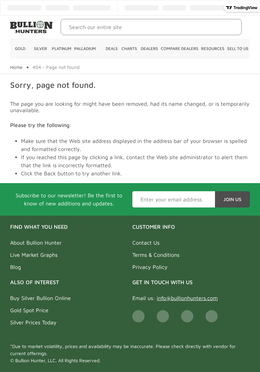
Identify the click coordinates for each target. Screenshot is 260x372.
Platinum (61, 48)
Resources (212, 48)
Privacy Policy (150, 267)
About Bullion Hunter (36, 243)
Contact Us (145, 243)
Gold (20, 48)
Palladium (85, 48)
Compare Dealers (179, 48)
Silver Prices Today (33, 322)
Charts (129, 48)
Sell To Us (237, 48)
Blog (15, 267)
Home (16, 67)
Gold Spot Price (29, 310)
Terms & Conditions (155, 255)
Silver (40, 48)
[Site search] (231, 27)
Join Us (232, 199)
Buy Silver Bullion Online (40, 298)
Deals (112, 48)
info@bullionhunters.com (187, 298)
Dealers (149, 48)
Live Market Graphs (34, 255)
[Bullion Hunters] (31, 27)
